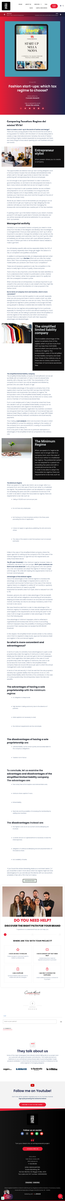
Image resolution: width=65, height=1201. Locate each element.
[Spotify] (36, 1133)
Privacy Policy (29, 1182)
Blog (31, 8)
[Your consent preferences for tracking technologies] (2, 1198)
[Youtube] (32, 1133)
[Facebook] (22, 1133)
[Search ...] (63, 6)
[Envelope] (41, 1133)
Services (37, 4)
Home (20, 4)
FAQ (46, 4)
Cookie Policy (36, 1182)
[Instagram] (27, 1133)
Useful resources (41, 8)
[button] (21, 108)
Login (4, 1015)
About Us (28, 4)
